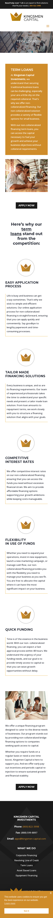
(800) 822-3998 (31, 826)
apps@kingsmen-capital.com (30, 838)
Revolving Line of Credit (26, 860)
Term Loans (26, 865)
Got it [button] (26, 911)
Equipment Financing (27, 875)
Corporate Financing (26, 855)
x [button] (51, 893)
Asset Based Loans (26, 870)
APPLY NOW (26, 205)
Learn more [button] (9, 903)
